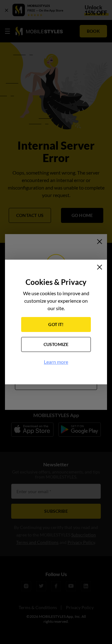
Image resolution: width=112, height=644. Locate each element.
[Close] (100, 267)
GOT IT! (55, 324)
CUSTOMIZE (56, 344)
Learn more (56, 362)
